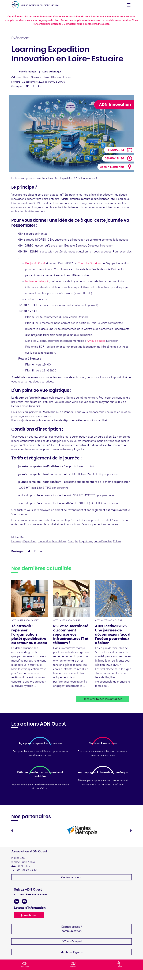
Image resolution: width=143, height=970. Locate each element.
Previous (12, 830)
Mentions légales (71, 952)
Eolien (117, 541)
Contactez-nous (71, 877)
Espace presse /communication (71, 928)
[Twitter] (27, 86)
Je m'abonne (29, 915)
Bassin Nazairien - (47, 77)
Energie (73, 541)
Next (131, 830)
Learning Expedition (23, 541)
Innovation (44, 541)
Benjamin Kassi (35, 263)
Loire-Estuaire (103, 541)
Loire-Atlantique (52, 72)
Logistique (85, 541)
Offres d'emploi (72, 941)
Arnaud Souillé (96, 340)
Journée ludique (27, 72)
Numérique (59, 541)
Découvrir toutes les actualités (102, 699)
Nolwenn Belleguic (37, 281)
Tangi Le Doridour (89, 263)
